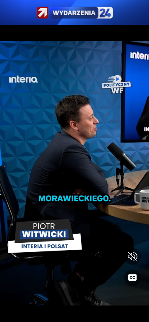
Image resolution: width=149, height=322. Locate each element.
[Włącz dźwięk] (132, 256)
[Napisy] (132, 278)
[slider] (74, 310)
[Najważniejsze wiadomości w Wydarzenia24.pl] (74, 12)
